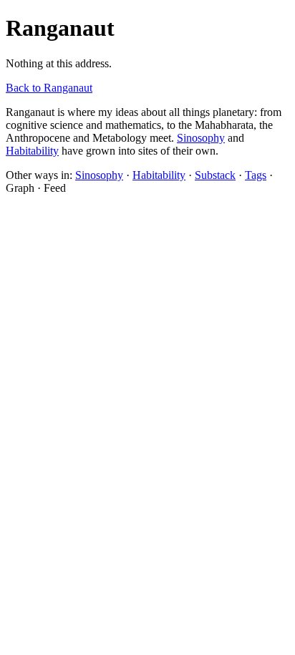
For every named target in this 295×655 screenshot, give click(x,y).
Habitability (32, 151)
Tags (255, 175)
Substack (215, 175)
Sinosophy (201, 138)
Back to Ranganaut (49, 88)
